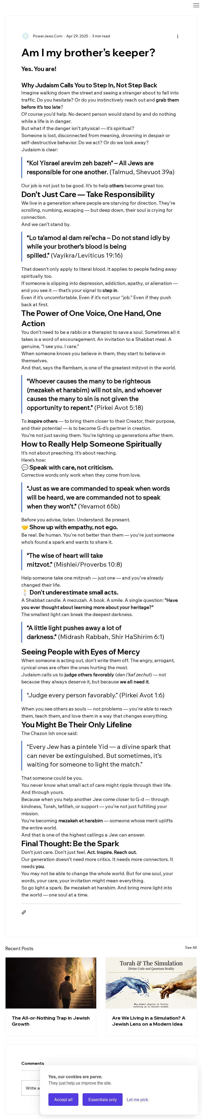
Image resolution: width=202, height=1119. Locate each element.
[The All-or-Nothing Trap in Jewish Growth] (51, 983)
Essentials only (102, 1099)
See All (191, 947)
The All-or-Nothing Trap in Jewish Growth (51, 1021)
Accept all (63, 1099)
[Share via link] (23, 912)
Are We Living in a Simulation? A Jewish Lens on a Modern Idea (148, 1021)
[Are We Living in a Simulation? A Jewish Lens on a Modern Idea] (151, 983)
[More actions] (177, 36)
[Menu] (131, 5)
